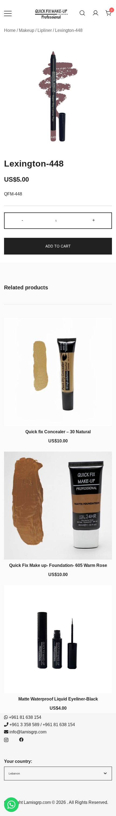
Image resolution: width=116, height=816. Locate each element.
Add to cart (58, 246)
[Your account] (95, 13)
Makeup (26, 30)
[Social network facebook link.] (21, 739)
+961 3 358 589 (24, 724)
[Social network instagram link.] (6, 739)
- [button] (22, 220)
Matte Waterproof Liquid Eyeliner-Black (58, 699)
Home (10, 30)
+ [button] (93, 220)
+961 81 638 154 (25, 717)
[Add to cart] (58, 416)
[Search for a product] (82, 13)
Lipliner (44, 30)
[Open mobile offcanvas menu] (8, 13)
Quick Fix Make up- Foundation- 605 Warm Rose (58, 565)
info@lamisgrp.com (27, 732)
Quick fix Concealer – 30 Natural (58, 431)
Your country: (18, 761)
